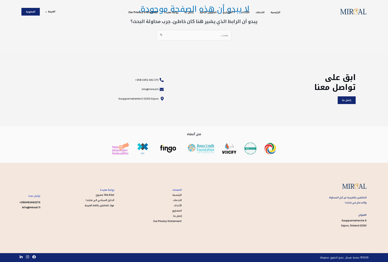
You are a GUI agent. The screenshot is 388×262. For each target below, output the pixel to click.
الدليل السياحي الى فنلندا (100, 200)
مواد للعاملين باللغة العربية (99, 205)
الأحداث (245, 12)
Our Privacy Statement (143, 12)
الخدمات (260, 12)
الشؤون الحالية (208, 12)
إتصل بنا (189, 12)
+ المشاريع (229, 12)
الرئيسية (275, 12)
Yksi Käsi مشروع (105, 195)
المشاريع (177, 210)
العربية (51, 11)
